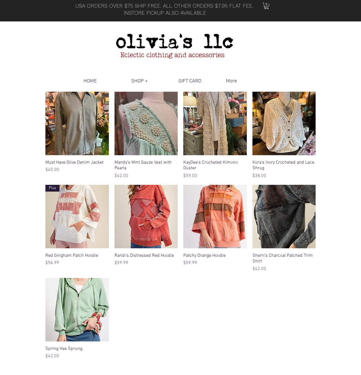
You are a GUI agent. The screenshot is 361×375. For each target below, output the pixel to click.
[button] (266, 6)
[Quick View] (77, 123)
